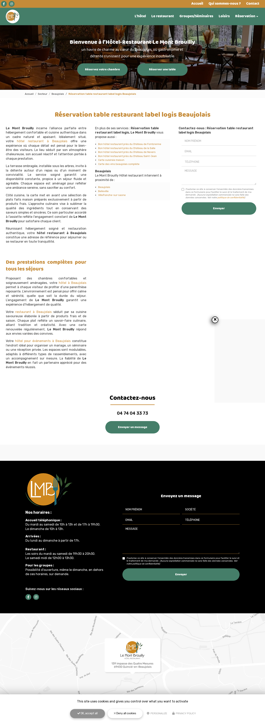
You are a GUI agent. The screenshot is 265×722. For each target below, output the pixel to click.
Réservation (245, 16)
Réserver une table (162, 69)
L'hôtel (140, 16)
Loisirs (224, 16)
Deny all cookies (126, 713)
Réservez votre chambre (102, 69)
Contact (252, 4)
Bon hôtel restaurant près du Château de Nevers (127, 152)
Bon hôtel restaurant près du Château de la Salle (126, 148)
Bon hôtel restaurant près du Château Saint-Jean (127, 156)
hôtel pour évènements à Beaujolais (43, 341)
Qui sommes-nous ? (225, 4)
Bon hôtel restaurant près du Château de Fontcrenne (129, 144)
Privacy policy (185, 713)
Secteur (42, 93)
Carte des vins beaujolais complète (118, 164)
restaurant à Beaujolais (33, 312)
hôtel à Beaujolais (73, 283)
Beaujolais (58, 93)
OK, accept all (89, 713)
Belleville (103, 191)
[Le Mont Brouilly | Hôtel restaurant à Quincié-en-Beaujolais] (12, 16)
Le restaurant (162, 16)
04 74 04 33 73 (132, 413)
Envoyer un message (132, 427)
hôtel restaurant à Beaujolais (42, 141)
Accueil (197, 4)
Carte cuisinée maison (111, 160)
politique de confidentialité (230, 197)
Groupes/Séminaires (196, 16)
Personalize (158, 713)
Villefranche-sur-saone (112, 195)
